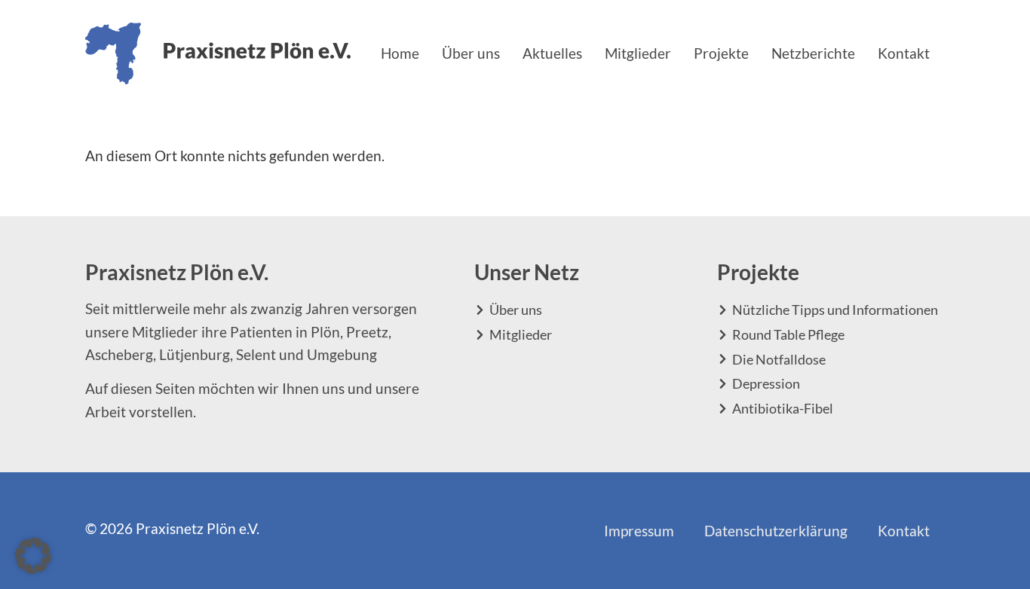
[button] (33, 556)
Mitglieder (638, 53)
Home (400, 53)
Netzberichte (813, 53)
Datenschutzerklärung (776, 530)
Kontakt (904, 53)
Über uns (471, 53)
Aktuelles (552, 53)
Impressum (639, 530)
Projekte (721, 53)
